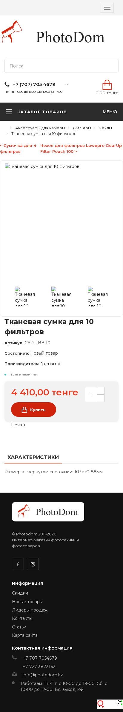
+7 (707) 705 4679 (34, 84)
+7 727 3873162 (39, 666)
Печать (18, 424)
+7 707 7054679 (40, 658)
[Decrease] (100, 398)
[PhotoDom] (70, 37)
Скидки (20, 593)
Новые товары (27, 601)
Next (112, 298)
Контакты (22, 618)
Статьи (19, 627)
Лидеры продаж (29, 610)
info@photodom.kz (43, 675)
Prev (11, 298)
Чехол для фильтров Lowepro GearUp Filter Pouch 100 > (81, 148)
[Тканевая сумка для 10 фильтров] (29, 297)
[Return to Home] (5, 127)
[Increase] (100, 390)
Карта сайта (25, 635)
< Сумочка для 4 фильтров (18, 148)
